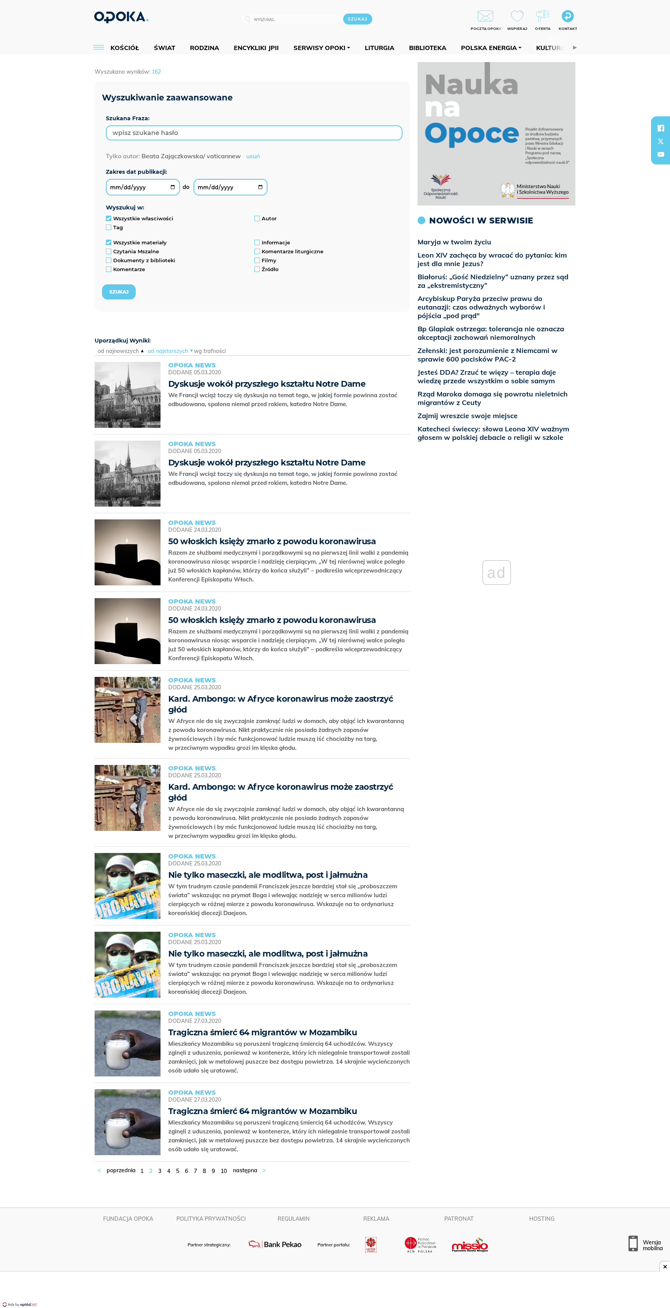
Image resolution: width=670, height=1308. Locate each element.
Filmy (269, 260)
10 (224, 1171)
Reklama (376, 1218)
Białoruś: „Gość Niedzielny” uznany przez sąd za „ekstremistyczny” (493, 281)
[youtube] (660, 154)
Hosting (541, 1218)
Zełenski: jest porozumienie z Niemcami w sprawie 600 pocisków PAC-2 (488, 354)
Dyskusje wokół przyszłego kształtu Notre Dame (266, 384)
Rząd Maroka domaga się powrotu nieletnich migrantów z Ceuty (493, 398)
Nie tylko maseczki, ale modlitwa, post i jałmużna (268, 875)
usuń (253, 156)
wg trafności (210, 351)
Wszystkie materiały (140, 242)
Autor (269, 218)
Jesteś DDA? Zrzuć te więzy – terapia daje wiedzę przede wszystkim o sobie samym (487, 376)
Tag (118, 227)
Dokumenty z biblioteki (144, 260)
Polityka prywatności (211, 1218)
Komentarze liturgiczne (292, 251)
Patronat (459, 1218)
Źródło (270, 269)
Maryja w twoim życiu (454, 241)
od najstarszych (168, 351)
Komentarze (129, 269)
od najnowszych (118, 351)
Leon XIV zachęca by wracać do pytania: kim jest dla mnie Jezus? (492, 259)
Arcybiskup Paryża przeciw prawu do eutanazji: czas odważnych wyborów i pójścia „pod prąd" (481, 307)
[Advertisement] (335, 1290)
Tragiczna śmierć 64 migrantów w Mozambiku (262, 1032)
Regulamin (294, 1218)
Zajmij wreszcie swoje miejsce (468, 415)
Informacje (276, 242)
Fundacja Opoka (128, 1218)
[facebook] (660, 128)
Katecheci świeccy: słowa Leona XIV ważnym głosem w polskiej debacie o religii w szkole (493, 433)
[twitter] (660, 141)
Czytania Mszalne (136, 251)
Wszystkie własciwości (143, 218)
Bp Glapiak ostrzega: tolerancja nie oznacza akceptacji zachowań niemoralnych (491, 333)
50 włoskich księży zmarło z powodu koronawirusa (272, 541)
